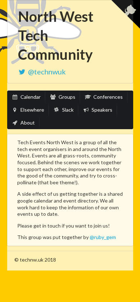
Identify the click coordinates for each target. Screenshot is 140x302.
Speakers (101, 110)
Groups (66, 97)
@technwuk (47, 71)
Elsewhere (31, 110)
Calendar (30, 97)
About (27, 123)
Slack (67, 110)
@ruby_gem (103, 237)
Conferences (107, 97)
